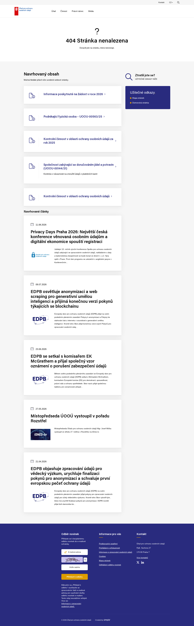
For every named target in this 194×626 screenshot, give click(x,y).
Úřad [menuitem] (53, 11)
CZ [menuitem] (171, 3)
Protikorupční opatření (108, 544)
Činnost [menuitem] (63, 11)
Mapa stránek (138, 98)
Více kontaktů (142, 558)
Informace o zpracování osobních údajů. (71, 605)
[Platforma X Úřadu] (138, 562)
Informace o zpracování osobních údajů (115, 552)
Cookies (102, 556)
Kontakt (161, 2)
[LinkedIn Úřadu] (142, 562)
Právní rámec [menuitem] (78, 11)
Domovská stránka (140, 103)
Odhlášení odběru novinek (110, 565)
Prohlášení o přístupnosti (109, 548)
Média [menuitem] (91, 11)
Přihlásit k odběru (75, 577)
